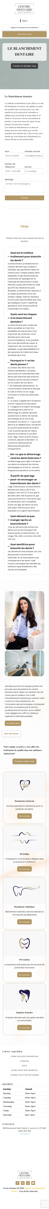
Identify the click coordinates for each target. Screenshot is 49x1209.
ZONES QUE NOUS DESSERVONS (24, 1056)
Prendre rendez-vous (24, 761)
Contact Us (24, 1134)
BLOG (24, 1066)
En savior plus (13, 723)
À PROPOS (24, 1061)
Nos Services (11, 733)
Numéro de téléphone (10, 165)
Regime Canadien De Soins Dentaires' (24, 28)
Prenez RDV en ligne (24, 34)
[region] (24, 1102)
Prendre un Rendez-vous (24, 66)
